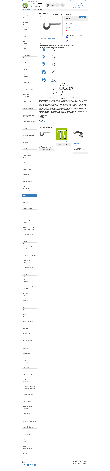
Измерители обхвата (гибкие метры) (28, 418)
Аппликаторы (25, 34)
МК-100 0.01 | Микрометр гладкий (45, 141)
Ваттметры (25, 396)
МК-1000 (44, 71)
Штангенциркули (26, 367)
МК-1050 (44, 72)
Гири (24, 74)
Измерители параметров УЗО (28, 113)
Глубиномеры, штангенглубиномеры (27, 77)
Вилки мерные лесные (27, 57)
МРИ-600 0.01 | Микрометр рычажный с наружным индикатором (79, 142)
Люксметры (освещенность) (28, 164)
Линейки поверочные (27, 155)
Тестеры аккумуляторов (27, 448)
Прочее (24, 383)
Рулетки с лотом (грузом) (28, 286)
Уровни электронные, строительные (27, 345)
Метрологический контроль (28, 190)
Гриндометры (25, 84)
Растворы (25, 441)
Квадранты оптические (27, 130)
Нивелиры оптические (27, 208)
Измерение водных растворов (29, 103)
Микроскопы (25, 197)
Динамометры (26, 96)
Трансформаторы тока (27, 450)
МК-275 (43, 59)
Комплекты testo (26, 140)
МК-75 (44, 50)
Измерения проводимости (28, 108)
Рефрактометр (26, 281)
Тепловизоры (25, 316)
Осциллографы (26, 231)
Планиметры (25, 241)
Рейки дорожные (26, 274)
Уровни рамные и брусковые (28, 342)
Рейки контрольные (27, 276)
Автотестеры (25, 17)
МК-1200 (44, 74)
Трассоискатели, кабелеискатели (29, 330)
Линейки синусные (26, 157)
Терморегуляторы (26, 446)
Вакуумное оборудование (28, 394)
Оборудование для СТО (27, 220)
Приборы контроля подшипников (29, 255)
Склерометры (25, 293)
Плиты (24, 243)
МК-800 (43, 67)
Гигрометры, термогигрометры (29, 71)
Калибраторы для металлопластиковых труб (28, 427)
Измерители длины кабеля (28, 110)
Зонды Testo (25, 408)
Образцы (25, 222)
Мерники (25, 179)
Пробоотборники (26, 260)
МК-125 (43, 53)
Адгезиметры (25, 22)
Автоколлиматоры (26, 15)
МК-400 (43, 62)
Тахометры (25, 309)
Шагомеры (25, 360)
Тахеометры (25, 307)
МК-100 (43, 51)
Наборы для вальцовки (27, 434)
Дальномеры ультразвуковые (28, 89)
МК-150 (43, 54)
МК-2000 (44, 80)
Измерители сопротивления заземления (28, 116)
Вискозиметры (26, 60)
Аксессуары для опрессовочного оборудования (29, 389)
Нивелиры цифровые (27, 213)
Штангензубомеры (26, 362)
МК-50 (44, 49)
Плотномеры (25, 248)
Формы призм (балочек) (27, 350)
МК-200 (43, 56)
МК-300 (43, 61)
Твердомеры (25, 312)
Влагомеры (25, 62)
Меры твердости (26, 183)
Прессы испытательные (27, 253)
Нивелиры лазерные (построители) (27, 205)
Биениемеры (25, 43)
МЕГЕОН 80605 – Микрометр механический (63, 141)
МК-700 (43, 65)
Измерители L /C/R (26, 413)
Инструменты (25, 381)
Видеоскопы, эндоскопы (27, 55)
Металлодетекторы (26, 188)
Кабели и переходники (27, 423)
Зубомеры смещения (27, 101)
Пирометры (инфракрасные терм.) (29, 239)
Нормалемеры (26, 215)
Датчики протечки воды (27, 403)
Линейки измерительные (28, 153)
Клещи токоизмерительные (28, 133)
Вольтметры (25, 399)
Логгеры (24, 160)
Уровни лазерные (26, 455)
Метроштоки (25, 193)
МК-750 (43, 66)
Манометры (25, 171)
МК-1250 (44, 76)
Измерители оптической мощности (29, 421)
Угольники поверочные (27, 340)
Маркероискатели (26, 429)
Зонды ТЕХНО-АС (26, 410)
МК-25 (44, 48)
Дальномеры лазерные (27, 87)
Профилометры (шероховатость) (29, 267)
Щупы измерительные (27, 374)
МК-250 (43, 58)
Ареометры (25, 36)
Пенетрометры (26, 236)
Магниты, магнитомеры (27, 169)
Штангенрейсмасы (26, 365)
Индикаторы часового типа (28, 123)
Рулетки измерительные (27, 283)
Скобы (24, 295)
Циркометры (25, 355)
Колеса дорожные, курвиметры (29, 137)
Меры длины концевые (27, 181)
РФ (71, 22)
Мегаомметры (26, 174)
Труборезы (25, 453)
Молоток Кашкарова (27, 200)
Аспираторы (25, 38)
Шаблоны (25, 357)
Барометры (25, 41)
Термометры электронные (28, 323)
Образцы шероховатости (28, 224)
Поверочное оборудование (28, 250)
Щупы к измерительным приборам (29, 376)
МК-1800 (44, 79)
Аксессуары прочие (27, 27)
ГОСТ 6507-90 (53, 81)
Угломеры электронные (27, 337)
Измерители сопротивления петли (29, 118)
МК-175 (43, 55)
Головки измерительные (27, 80)
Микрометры (25, 195)
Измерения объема (27, 106)
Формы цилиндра (26, 353)
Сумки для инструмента (27, 305)
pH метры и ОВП (26, 13)
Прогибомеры (25, 264)
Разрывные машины (27, 269)
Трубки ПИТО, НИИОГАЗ (27, 333)
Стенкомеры (25, 300)
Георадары (25, 69)
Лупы (24, 162)
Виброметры (25, 53)
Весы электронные (26, 50)
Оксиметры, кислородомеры (28, 227)
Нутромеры (25, 217)
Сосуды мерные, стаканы (28, 297)
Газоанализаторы (26, 67)
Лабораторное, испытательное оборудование (29, 148)
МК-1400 (44, 77)
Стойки (24, 302)
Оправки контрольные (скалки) (29, 229)
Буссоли (24, 48)
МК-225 (43, 57)
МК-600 (43, 64)
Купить (82, 17)
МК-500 (43, 63)
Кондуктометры (26, 144)
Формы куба (25, 348)
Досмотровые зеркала (27, 406)
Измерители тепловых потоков (29, 121)
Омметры (25, 436)
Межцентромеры (26, 176)
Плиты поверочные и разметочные (29, 246)
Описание (42, 43)
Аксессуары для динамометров (29, 386)
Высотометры (25, 64)
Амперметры (25, 392)
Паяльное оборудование (28, 234)
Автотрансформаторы (27, 20)
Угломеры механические (28, 335)
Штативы (25, 369)
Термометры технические (28, 321)
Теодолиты (25, 314)
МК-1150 (44, 73)
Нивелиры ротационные (27, 210)
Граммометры (26, 82)
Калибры (25, 128)
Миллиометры (26, 432)
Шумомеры (25, 372)
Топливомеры (25, 328)
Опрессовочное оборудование (29, 439)
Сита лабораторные (27, 290)
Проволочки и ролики (27, 262)
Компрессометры (26, 142)
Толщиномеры (26, 326)
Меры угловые (26, 186)
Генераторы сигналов (27, 401)
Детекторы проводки (27, 91)
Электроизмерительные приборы (29, 379)
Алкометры (25, 29)
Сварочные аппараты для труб (29, 443)
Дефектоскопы (26, 94)
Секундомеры (25, 288)
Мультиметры (25, 202)
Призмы (24, 257)
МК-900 (43, 70)
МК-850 (43, 69)
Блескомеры (25, 45)
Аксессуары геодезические (28, 24)
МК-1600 (44, 78)
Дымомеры (25, 98)
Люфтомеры (25, 167)
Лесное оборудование (27, 150)
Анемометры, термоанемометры (29, 31)
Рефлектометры (26, 279)
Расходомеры (25, 272)
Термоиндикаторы (26, 319)
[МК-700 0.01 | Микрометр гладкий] (52, 26)
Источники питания (26, 126)
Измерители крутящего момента (29, 415)
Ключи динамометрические (28, 135)
